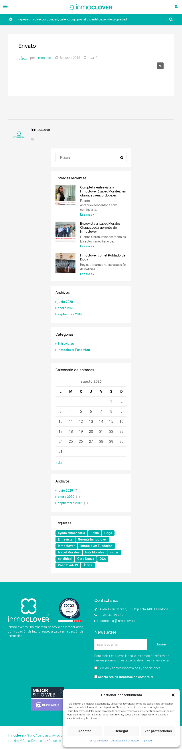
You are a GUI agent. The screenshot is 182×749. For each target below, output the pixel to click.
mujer (114, 552)
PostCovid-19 (68, 565)
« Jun (59, 463)
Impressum (147, 740)
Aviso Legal (60, 735)
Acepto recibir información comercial (125, 677)
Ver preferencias (158, 731)
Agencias (42, 735)
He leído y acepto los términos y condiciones (129, 668)
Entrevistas (66, 343)
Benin (95, 533)
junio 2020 (65, 302)
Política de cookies (99, 740)
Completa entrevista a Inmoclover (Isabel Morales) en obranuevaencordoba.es (103, 191)
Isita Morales (94, 552)
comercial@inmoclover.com (120, 621)
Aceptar (84, 731)
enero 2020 (66, 308)
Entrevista (65, 539)
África (87, 565)
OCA (103, 559)
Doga (108, 533)
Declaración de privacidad (125, 740)
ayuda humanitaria (71, 533)
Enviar (161, 644)
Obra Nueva (85, 559)
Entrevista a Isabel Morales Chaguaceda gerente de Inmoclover (100, 227)
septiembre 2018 (70, 314)
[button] (173, 695)
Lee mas (86, 214)
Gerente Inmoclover (92, 539)
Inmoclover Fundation (74, 350)
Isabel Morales (69, 552)
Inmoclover (66, 546)
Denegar (121, 731)
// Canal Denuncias (32, 741)
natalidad (65, 559)
